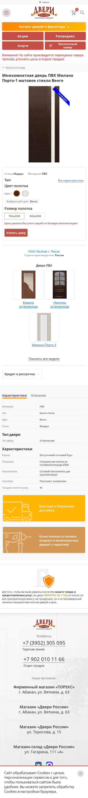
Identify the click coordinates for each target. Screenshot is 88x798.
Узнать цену (16, 233)
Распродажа (65, 36)
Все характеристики (71, 180)
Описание (38, 395)
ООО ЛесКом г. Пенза (44, 251)
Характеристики (14, 395)
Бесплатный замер (68, 45)
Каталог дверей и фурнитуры (42, 27)
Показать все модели (44, 359)
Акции (23, 36)
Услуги (23, 46)
